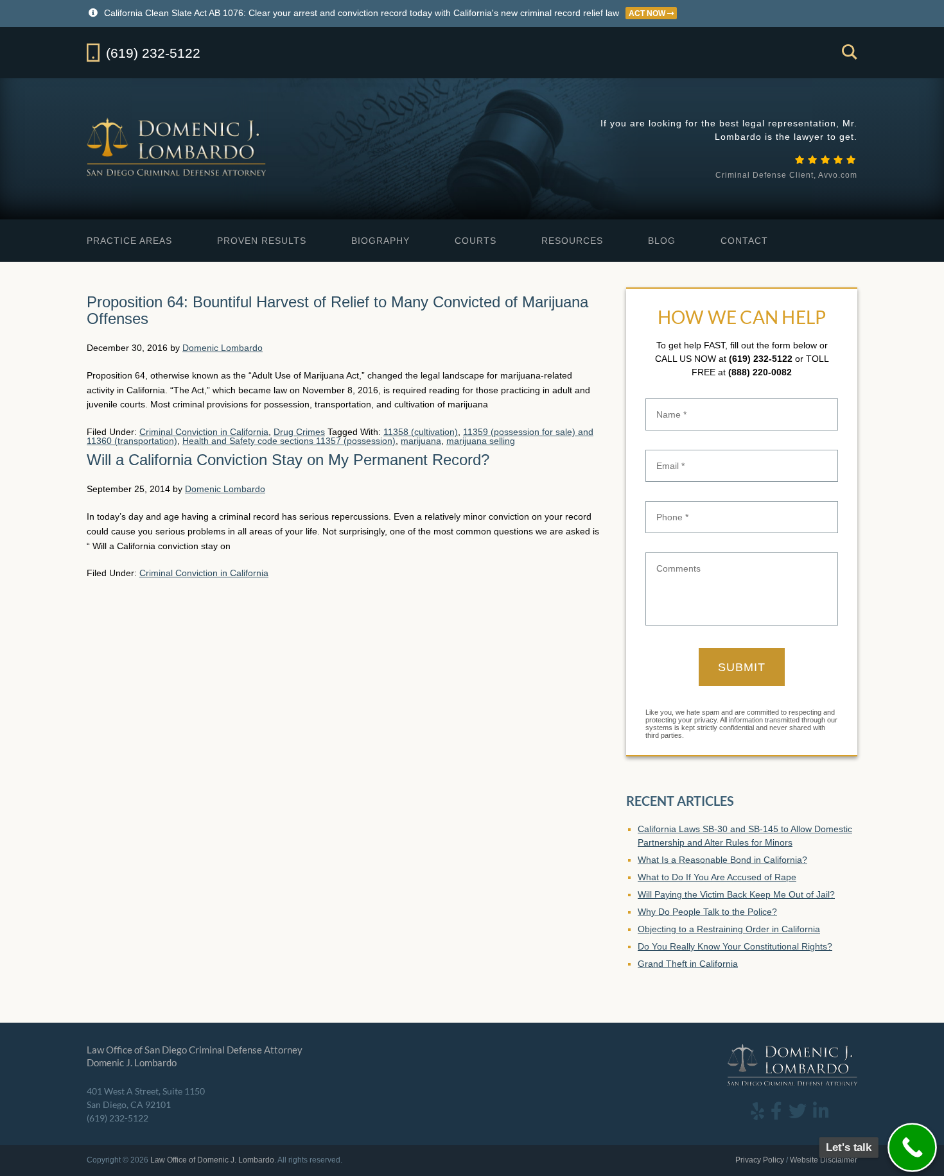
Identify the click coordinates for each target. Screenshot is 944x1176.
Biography (380, 240)
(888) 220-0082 (760, 372)
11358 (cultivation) (420, 432)
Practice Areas (129, 240)
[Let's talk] (912, 1147)
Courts (475, 240)
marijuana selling (480, 441)
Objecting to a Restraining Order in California (729, 929)
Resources (572, 240)
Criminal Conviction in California (203, 432)
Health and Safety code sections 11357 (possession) (289, 441)
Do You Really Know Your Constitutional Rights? (735, 946)
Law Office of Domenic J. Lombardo (177, 146)
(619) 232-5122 (760, 359)
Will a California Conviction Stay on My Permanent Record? (288, 459)
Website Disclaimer (823, 1159)
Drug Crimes (299, 432)
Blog (662, 240)
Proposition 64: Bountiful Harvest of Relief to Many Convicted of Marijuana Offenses (337, 310)
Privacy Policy (759, 1159)
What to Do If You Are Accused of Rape (717, 877)
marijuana (421, 441)
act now (648, 13)
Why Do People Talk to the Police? (707, 912)
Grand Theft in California (688, 964)
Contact (744, 240)
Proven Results (261, 240)
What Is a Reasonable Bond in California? (722, 860)
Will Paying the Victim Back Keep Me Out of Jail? (736, 894)
